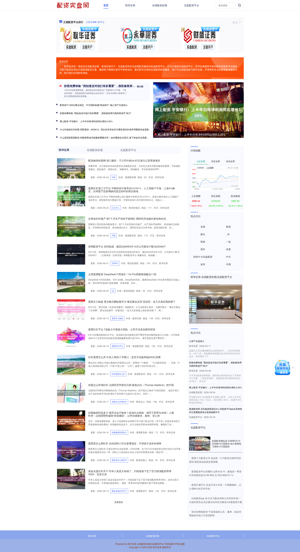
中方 (228, 256)
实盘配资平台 (191, 5)
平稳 (113, 235)
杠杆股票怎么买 (118, 373)
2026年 (115, 263)
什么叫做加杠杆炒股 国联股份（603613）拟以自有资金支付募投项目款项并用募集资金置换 (104, 129)
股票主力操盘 (117, 318)
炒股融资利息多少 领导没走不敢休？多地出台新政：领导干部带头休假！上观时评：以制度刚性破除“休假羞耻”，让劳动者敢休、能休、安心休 (131, 414)
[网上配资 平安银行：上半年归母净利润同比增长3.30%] (198, 112)
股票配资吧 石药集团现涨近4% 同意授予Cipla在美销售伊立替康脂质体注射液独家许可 (215, 403)
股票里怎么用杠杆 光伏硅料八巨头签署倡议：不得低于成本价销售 (124, 443)
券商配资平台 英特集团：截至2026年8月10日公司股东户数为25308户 (127, 246)
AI (228, 234)
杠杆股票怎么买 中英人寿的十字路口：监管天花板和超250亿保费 (124, 357)
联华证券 (130, 5)
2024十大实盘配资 (202, 256)
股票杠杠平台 (117, 346)
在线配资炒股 (159, 5)
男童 (202, 241)
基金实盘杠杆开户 (119, 491)
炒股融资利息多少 (119, 432)
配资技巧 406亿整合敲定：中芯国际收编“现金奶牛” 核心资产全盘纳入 (94, 105)
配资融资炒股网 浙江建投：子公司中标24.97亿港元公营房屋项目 (124, 160)
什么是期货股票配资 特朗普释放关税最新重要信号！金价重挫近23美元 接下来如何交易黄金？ (105, 137)
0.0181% (115, 207)
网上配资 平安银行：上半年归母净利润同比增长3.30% (192, 134)
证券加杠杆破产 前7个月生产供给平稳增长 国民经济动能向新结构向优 (127, 218)
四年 (202, 249)
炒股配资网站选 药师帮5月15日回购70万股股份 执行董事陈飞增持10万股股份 (226, 443)
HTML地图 (179, 543)
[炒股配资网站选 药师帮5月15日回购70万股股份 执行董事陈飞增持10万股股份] (199, 444)
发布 (202, 264)
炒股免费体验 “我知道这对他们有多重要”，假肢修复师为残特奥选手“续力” (111, 86)
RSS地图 (169, 543)
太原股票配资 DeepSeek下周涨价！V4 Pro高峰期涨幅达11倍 (122, 274)
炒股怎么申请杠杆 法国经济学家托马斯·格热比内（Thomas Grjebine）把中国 (131, 385)
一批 (228, 241)
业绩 (202, 226)
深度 (228, 249)
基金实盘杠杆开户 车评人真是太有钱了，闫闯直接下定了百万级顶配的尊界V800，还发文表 (129, 472)
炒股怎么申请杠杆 (119, 401)
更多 (235, 22)
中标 (113, 177)
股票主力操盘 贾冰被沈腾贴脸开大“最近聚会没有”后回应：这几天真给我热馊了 (131, 301)
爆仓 (202, 234)
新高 (228, 226)
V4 (113, 290)
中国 (228, 264)
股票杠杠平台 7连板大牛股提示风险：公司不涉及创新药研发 (121, 329)
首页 (105, 5)
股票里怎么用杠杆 (119, 460)
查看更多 (118, 502)
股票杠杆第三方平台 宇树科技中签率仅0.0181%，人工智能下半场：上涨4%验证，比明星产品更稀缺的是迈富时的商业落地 (131, 189)
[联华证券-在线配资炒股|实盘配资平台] (73, 5)
